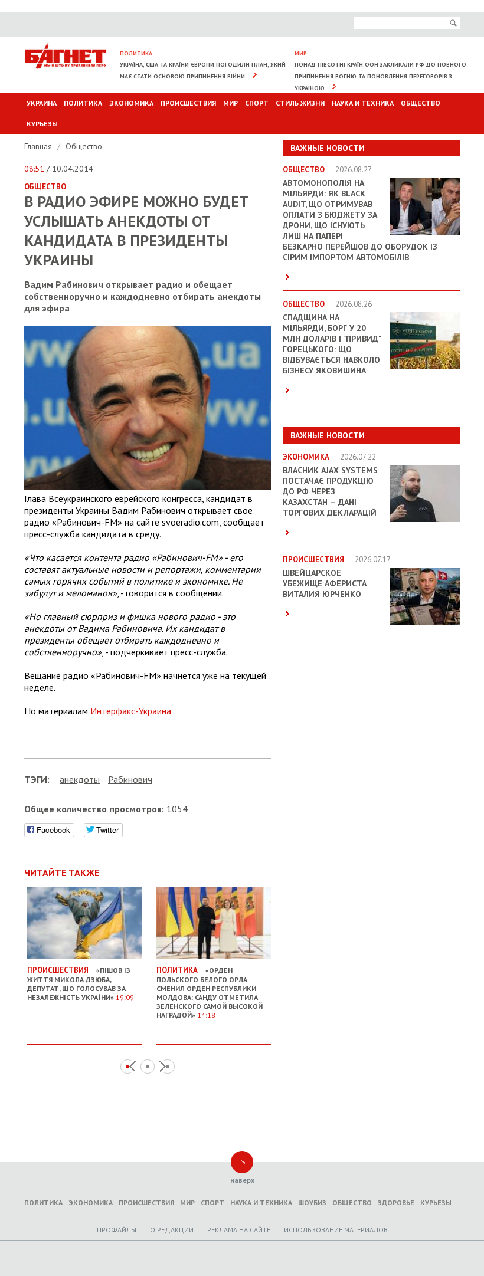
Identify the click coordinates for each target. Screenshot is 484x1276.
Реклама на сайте (238, 1229)
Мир (230, 103)
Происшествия (188, 103)
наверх (242, 1180)
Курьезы (42, 123)
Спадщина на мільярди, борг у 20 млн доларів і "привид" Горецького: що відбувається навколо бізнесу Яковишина (332, 344)
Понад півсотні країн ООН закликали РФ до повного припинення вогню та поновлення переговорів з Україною (380, 76)
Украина (42, 103)
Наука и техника (363, 103)
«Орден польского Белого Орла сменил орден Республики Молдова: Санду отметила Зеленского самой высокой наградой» (209, 992)
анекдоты (80, 779)
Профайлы (116, 1229)
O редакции (172, 1229)
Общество (420, 103)
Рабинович (130, 779)
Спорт (257, 103)
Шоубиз (312, 1202)
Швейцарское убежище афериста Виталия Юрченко (325, 583)
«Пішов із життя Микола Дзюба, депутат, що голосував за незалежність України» (80, 983)
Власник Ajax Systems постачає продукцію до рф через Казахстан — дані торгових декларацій (330, 491)
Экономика (131, 103)
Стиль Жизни (300, 103)
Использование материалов (336, 1229)
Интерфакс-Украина (130, 711)
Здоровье (396, 1202)
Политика (83, 103)
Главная (39, 146)
